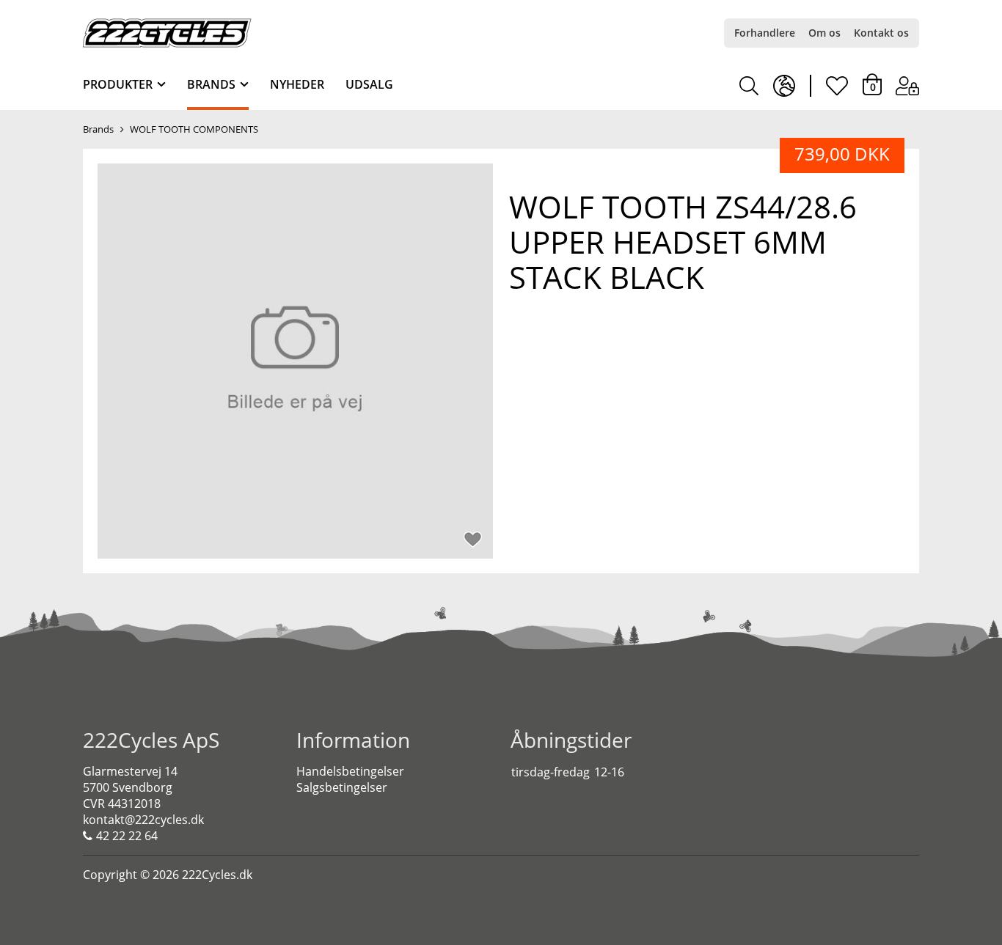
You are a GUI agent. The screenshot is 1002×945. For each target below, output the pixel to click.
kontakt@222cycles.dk (143, 820)
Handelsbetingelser (350, 771)
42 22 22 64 (127, 836)
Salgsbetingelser (341, 787)
